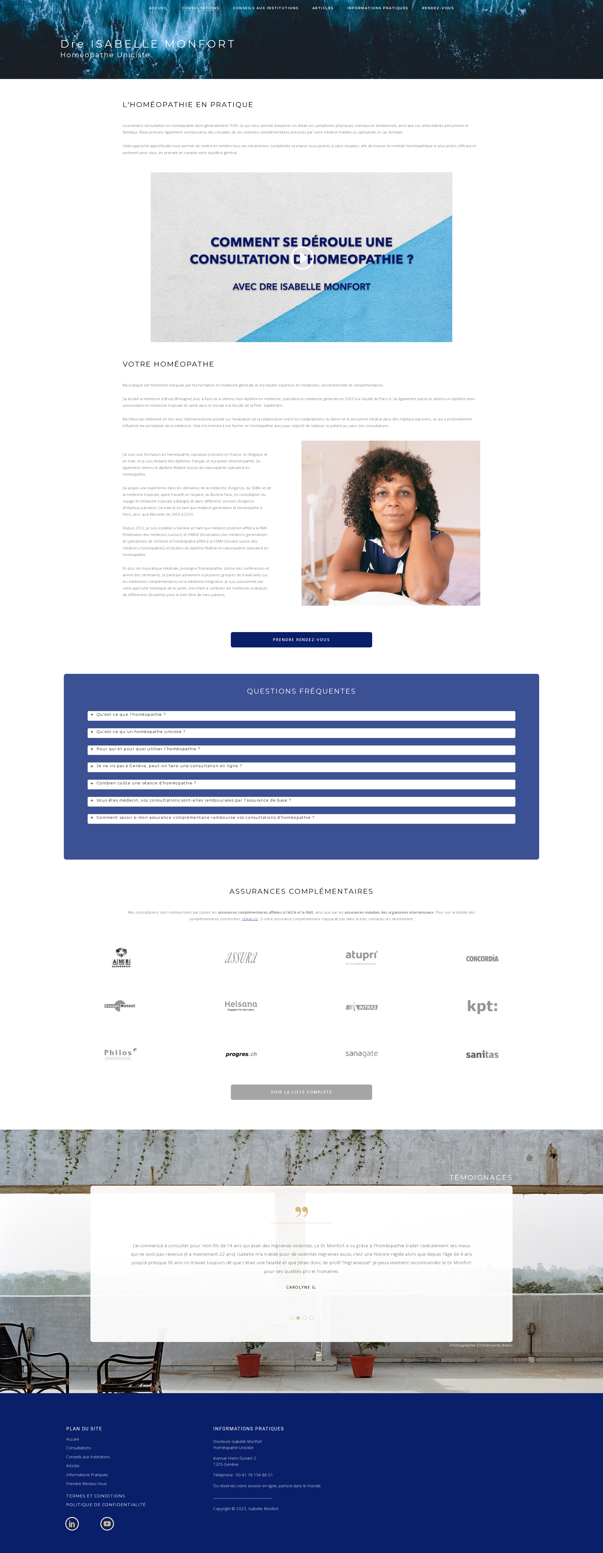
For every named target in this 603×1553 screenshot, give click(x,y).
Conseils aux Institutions (88, 1456)
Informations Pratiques (87, 1474)
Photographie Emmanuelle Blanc (481, 1345)
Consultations (78, 1447)
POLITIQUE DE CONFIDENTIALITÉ (106, 1504)
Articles (72, 1465)
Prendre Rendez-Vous (86, 1483)
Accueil (72, 1439)
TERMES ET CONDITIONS (95, 1496)
